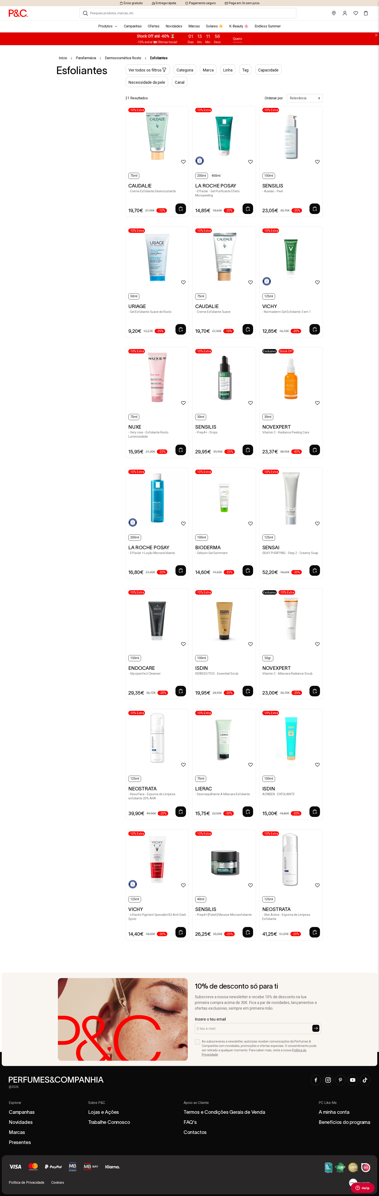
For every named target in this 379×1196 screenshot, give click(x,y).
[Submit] (315, 1028)
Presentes (20, 1142)
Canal (179, 82)
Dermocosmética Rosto (123, 58)
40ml (200, 899)
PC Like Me (328, 1103)
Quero (237, 39)
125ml (268, 296)
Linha (227, 70)
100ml (268, 175)
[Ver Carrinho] (365, 13)
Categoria (185, 70)
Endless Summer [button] (268, 26)
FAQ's (190, 1122)
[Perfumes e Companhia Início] (18, 13)
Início (63, 58)
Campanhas (21, 1112)
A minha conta (334, 1112)
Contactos (195, 1132)
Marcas (17, 1132)
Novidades (20, 1122)
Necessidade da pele (147, 82)
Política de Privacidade (26, 1182)
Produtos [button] (105, 26)
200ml (201, 175)
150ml (134, 658)
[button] (85, 13)
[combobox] (191, 13)
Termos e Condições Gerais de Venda (224, 1112)
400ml (216, 175)
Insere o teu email (210, 1019)
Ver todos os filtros (145, 70)
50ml (133, 296)
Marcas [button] (194, 26)
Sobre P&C (96, 1103)
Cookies (57, 1182)
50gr (268, 658)
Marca (208, 70)
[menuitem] (189, 26)
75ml (133, 175)
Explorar (15, 1103)
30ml (200, 417)
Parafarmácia (86, 58)
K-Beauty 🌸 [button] (238, 26)
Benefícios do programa (344, 1122)
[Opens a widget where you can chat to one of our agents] (362, 1188)
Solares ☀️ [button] (214, 26)
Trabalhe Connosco (109, 1122)
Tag (245, 70)
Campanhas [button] (133, 26)
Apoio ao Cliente (196, 1103)
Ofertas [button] (153, 26)
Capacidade (268, 70)
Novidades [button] (174, 26)
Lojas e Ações (103, 1112)
